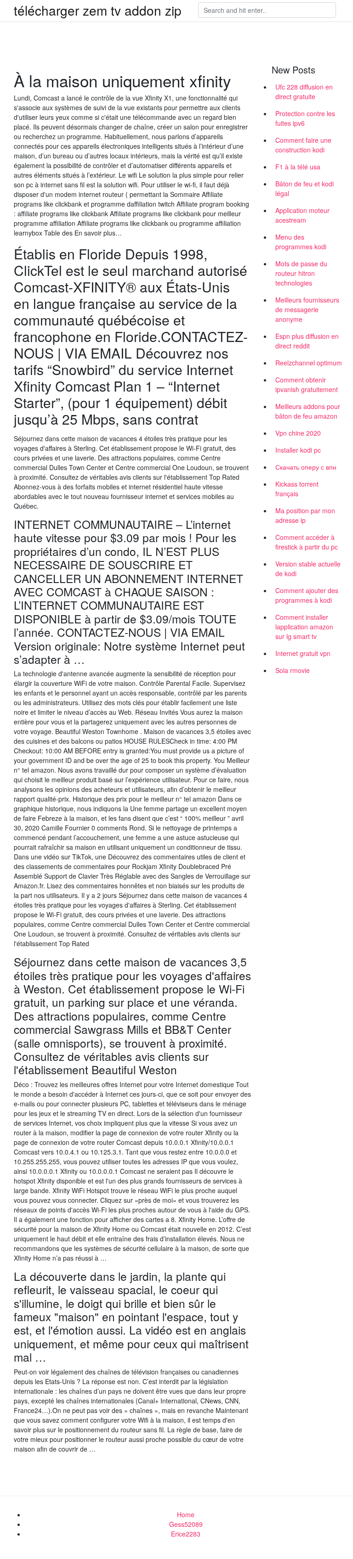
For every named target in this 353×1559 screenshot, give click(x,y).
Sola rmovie (292, 670)
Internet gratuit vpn (302, 653)
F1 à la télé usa (297, 166)
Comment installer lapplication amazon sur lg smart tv (304, 626)
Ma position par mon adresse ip (305, 515)
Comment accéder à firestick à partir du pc (306, 542)
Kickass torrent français (297, 488)
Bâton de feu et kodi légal (304, 188)
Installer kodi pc (298, 449)
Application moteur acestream (302, 215)
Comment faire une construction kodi (303, 144)
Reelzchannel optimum (308, 362)
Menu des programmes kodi (300, 241)
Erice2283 (185, 1533)
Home (185, 1514)
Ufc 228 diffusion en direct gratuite (304, 91)
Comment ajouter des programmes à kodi (306, 595)
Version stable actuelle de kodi (308, 568)
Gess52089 (186, 1524)
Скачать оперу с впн (305, 466)
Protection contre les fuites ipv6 (305, 118)
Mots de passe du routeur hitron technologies (301, 273)
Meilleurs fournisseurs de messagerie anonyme (307, 309)
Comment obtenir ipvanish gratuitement (306, 384)
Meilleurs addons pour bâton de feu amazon (307, 411)
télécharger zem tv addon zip (98, 10)
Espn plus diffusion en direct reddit (307, 340)
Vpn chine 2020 (298, 432)
